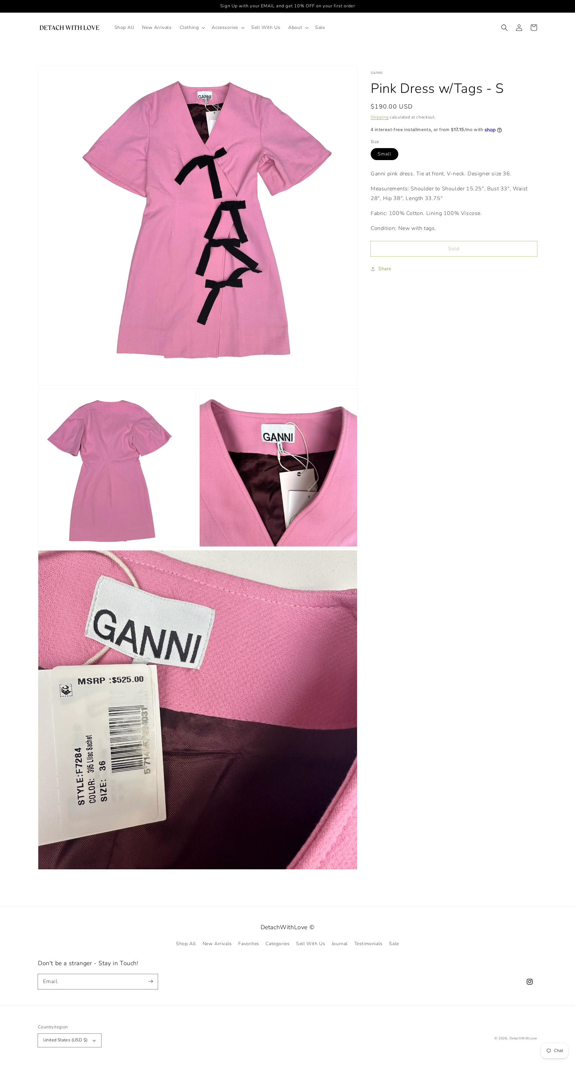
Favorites (248, 944)
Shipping (380, 117)
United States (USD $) (65, 1040)
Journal (340, 944)
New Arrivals (217, 944)
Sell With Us (310, 944)
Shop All (186, 944)
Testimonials (368, 944)
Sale (394, 944)
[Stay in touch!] (150, 981)
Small (384, 154)
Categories (277, 944)
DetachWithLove (523, 1038)
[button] (192, 28)
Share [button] (384, 269)
